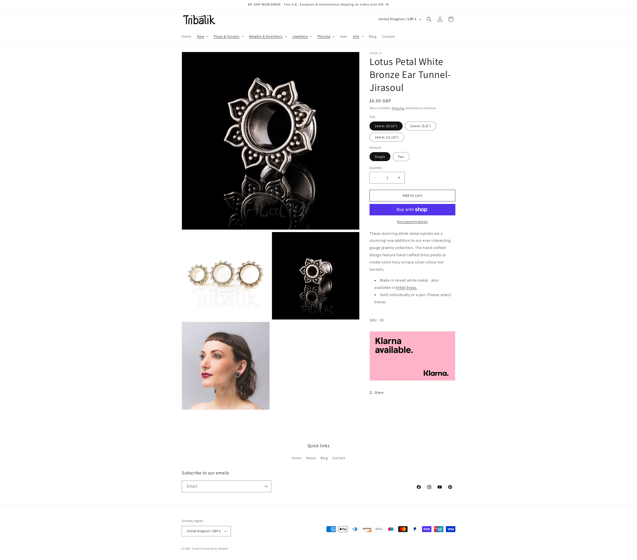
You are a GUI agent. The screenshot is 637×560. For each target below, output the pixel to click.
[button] (202, 36)
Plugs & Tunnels (226, 36)
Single (380, 156)
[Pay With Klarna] (412, 356)
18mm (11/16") (387, 137)
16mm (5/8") (420, 126)
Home (296, 458)
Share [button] (379, 392)
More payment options (412, 221)
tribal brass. (407, 287)
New (200, 36)
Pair (401, 156)
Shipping (398, 108)
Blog (324, 458)
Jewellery (300, 36)
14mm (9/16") (386, 126)
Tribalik (197, 548)
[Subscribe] (265, 486)
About (311, 458)
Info (356, 36)
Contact (338, 458)
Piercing (324, 36)
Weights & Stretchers (265, 36)
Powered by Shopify (215, 548)
